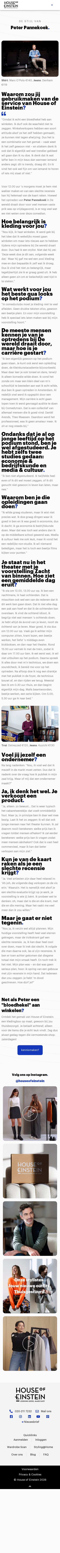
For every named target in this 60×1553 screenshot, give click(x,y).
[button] (52, 5)
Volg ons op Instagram (30, 1074)
